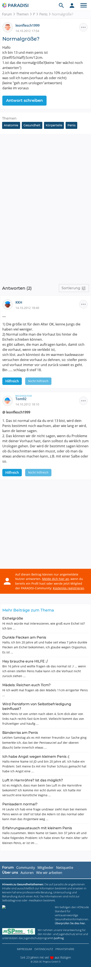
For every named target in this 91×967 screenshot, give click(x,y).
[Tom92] (8, 400)
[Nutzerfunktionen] (72, 5)
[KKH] (8, 304)
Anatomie (11, 125)
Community (25, 867)
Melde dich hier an (55, 579)
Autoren (27, 872)
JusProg (59, 938)
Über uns (10, 873)
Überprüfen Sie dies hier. (70, 923)
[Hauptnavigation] (83, 5)
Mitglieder (45, 867)
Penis (43, 14)
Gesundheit (31, 125)
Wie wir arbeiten (49, 872)
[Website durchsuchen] (61, 5)
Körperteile (54, 125)
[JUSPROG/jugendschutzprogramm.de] (18, 931)
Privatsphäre (64, 949)
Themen (22, 14)
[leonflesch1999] (8, 27)
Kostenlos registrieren (68, 588)
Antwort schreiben (24, 100)
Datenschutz (43, 949)
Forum (7, 14)
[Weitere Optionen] (83, 27)
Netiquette (64, 867)
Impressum (24, 949)
